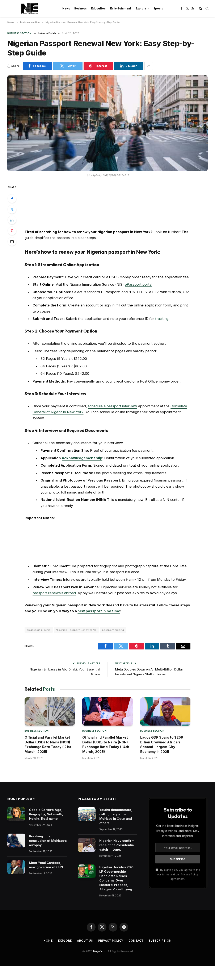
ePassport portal (138, 284)
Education (98, 8)
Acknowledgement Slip (82, 458)
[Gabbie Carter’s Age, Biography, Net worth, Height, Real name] (16, 814)
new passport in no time (98, 611)
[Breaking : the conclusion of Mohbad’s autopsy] (16, 840)
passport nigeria (113, 629)
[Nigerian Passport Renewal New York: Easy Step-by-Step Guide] (107, 123)
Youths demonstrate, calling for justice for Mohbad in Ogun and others (115, 816)
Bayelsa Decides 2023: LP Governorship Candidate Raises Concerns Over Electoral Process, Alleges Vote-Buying (117, 878)
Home (48, 940)
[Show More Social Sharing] (148, 66)
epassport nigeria (39, 629)
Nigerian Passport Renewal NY (76, 629)
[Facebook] (12, 198)
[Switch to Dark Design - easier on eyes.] (207, 8)
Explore (141, 8)
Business (80, 8)
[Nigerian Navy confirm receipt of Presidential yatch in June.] (87, 845)
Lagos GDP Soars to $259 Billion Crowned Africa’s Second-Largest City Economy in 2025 (161, 744)
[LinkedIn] (12, 220)
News (66, 8)
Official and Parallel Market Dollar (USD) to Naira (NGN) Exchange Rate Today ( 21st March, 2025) (48, 744)
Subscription (160, 940)
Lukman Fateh (47, 33)
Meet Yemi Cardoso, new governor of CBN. (46, 865)
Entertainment (120, 8)
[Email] (12, 241)
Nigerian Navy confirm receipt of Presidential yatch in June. (117, 845)
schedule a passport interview (112, 406)
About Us (85, 940)
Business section (19, 33)
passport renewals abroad (54, 593)
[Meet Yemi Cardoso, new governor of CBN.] (16, 867)
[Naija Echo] (29, 8)
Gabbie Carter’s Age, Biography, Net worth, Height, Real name (46, 814)
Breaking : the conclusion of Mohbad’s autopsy (48, 840)
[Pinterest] (12, 231)
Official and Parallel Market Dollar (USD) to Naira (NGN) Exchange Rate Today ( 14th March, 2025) (105, 744)
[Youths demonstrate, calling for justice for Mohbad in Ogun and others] (87, 814)
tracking (161, 319)
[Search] (200, 8)
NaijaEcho (99, 951)
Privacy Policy (110, 940)
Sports (158, 8)
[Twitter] (12, 209)
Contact (135, 940)
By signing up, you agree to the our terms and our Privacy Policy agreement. (178, 874)
